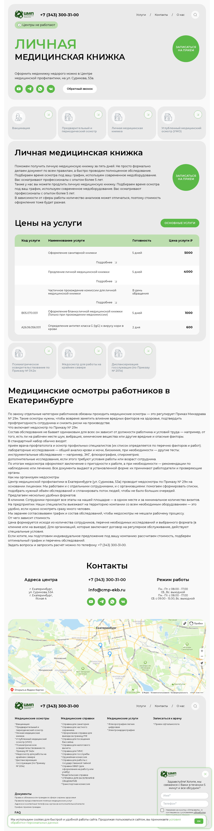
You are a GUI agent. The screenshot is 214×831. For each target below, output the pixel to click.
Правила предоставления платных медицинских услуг (43, 800)
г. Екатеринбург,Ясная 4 (41, 597)
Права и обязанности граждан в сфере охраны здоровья (45, 797)
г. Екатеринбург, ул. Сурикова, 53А (41, 590)
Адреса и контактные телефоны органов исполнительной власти (49, 804)
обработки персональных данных (186, 813)
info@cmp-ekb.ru (106, 589)
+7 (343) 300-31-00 (59, 14)
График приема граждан (28, 807)
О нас (181, 14)
